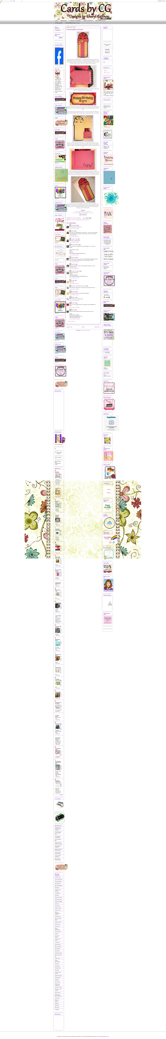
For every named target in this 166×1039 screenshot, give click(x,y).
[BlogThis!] (87, 218)
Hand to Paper (58, 723)
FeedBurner (107, 52)
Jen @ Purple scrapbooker (57, 837)
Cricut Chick (58, 667)
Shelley (73, 309)
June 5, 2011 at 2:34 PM (74, 242)
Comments (107, 72)
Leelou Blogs (58, 615)
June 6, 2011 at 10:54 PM (74, 300)
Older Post (97, 327)
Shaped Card (89, 211)
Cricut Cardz (72, 219)
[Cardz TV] (108, 591)
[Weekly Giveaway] (108, 232)
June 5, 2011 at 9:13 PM (74, 294)
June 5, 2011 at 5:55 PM (74, 277)
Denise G (73, 302)
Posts (106, 70)
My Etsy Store (64, 20)
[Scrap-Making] (110, 543)
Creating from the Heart (58, 703)
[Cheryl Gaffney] (59, 64)
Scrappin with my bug (58, 627)
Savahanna (73, 257)
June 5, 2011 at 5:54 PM (74, 268)
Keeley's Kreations (57, 472)
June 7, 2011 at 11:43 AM (74, 307)
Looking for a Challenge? (75, 20)
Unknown (73, 291)
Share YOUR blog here (100, 20)
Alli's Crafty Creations (57, 738)
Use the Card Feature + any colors (87, 212)
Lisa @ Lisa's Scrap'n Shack (58, 853)
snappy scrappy (74, 238)
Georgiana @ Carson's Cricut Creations (58, 828)
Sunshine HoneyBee (75, 271)
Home (56, 20)
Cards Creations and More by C (80, 211)
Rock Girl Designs (74, 244)
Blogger (107, 1036)
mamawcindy (73, 225)
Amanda (72, 280)
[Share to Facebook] (89, 218)
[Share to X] (88, 218)
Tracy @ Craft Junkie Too (58, 856)
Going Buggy (58, 602)
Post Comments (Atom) (85, 330)
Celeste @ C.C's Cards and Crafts (58, 843)
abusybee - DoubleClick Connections (78, 285)
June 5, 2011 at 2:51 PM (74, 254)
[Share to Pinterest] (90, 218)
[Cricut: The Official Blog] (107, 352)
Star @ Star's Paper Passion (58, 859)
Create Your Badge (58, 65)
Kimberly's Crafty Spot (57, 781)
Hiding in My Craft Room (58, 583)
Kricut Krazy (58, 692)
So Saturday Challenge (79, 219)
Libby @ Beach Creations (58, 846)
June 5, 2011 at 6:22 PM (74, 283)
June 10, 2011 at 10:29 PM (75, 318)
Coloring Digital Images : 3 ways (72, 22)
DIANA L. (73, 297)
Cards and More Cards (57, 557)
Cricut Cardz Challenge (77, 212)
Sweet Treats (86, 219)
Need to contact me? (88, 20)
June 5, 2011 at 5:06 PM (74, 261)
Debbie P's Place (57, 502)
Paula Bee (73, 264)
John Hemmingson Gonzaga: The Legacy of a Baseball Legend (58, 619)
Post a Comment (71, 321)
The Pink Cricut (57, 716)
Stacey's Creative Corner (57, 516)
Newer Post (69, 327)
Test (56, 584)
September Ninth (57, 640)
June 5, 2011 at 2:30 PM (74, 228)
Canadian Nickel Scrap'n (58, 680)
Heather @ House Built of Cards (58, 850)
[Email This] (86, 218)
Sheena (72, 230)
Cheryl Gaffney (57, 47)
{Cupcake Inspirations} (58, 530)
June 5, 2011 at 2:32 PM (74, 236)
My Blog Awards (58, 22)
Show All (61, 794)
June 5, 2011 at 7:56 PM (74, 289)
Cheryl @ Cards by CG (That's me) (58, 833)
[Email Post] (83, 217)
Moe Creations (57, 545)
